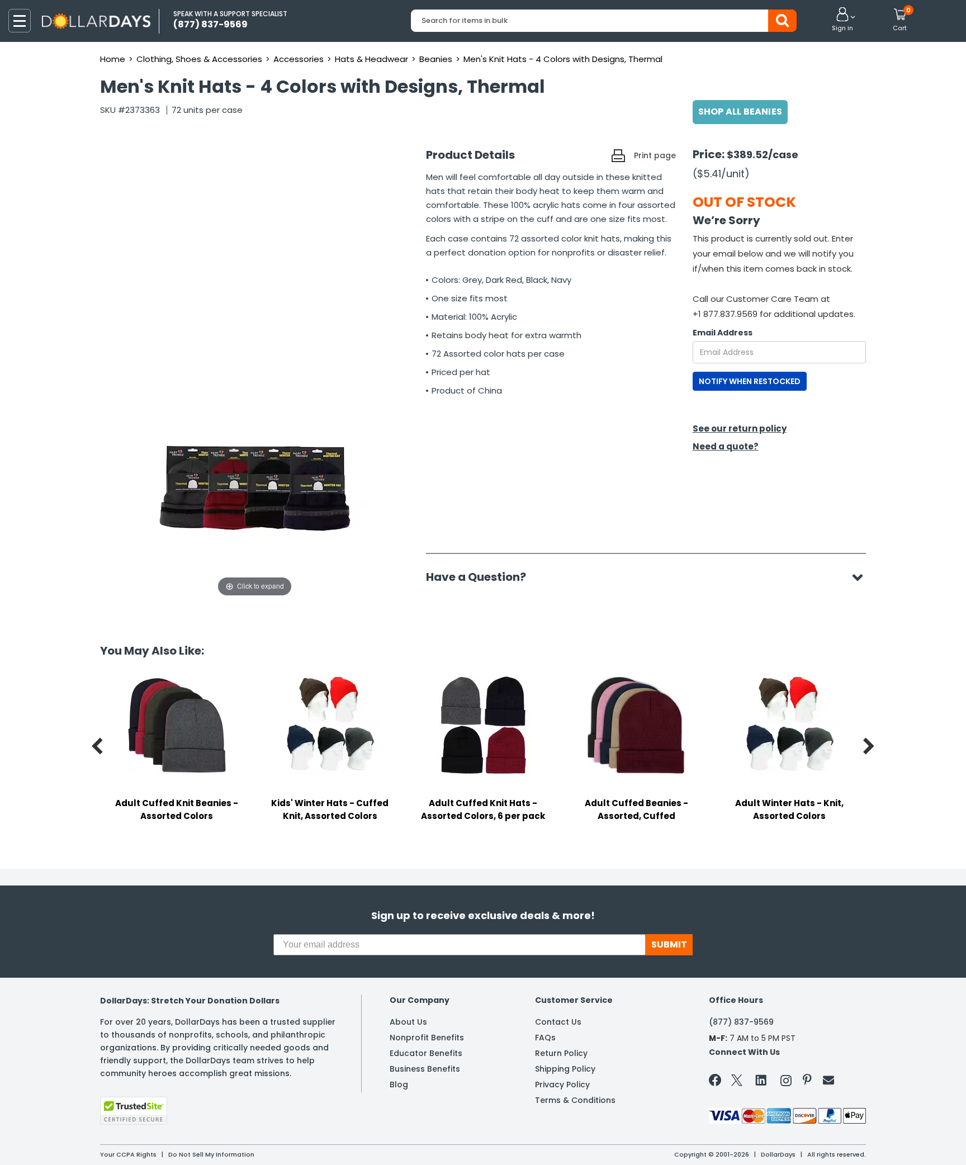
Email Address (722, 332)
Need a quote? (726, 446)
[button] (842, 20)
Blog (399, 1084)
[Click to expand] (255, 487)
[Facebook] (717, 1082)
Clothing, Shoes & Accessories (199, 59)
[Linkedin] (761, 1079)
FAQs (545, 1037)
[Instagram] (785, 1082)
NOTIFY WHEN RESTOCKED (750, 381)
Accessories (298, 59)
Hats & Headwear (371, 59)
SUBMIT (669, 944)
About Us (408, 1021)
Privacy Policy (562, 1084)
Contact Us (558, 1021)
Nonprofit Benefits (427, 1037)
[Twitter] (736, 1082)
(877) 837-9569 (741, 1021)
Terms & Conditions (575, 1100)
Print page (655, 155)
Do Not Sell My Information (211, 1154)
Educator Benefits (426, 1053)
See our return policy (740, 428)
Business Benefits (425, 1068)
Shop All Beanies (740, 111)
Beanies (435, 59)
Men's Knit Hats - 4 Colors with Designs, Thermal (562, 59)
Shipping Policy (565, 1068)
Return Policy (561, 1053)
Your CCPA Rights (128, 1154)
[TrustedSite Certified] (133, 1111)
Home (112, 59)
